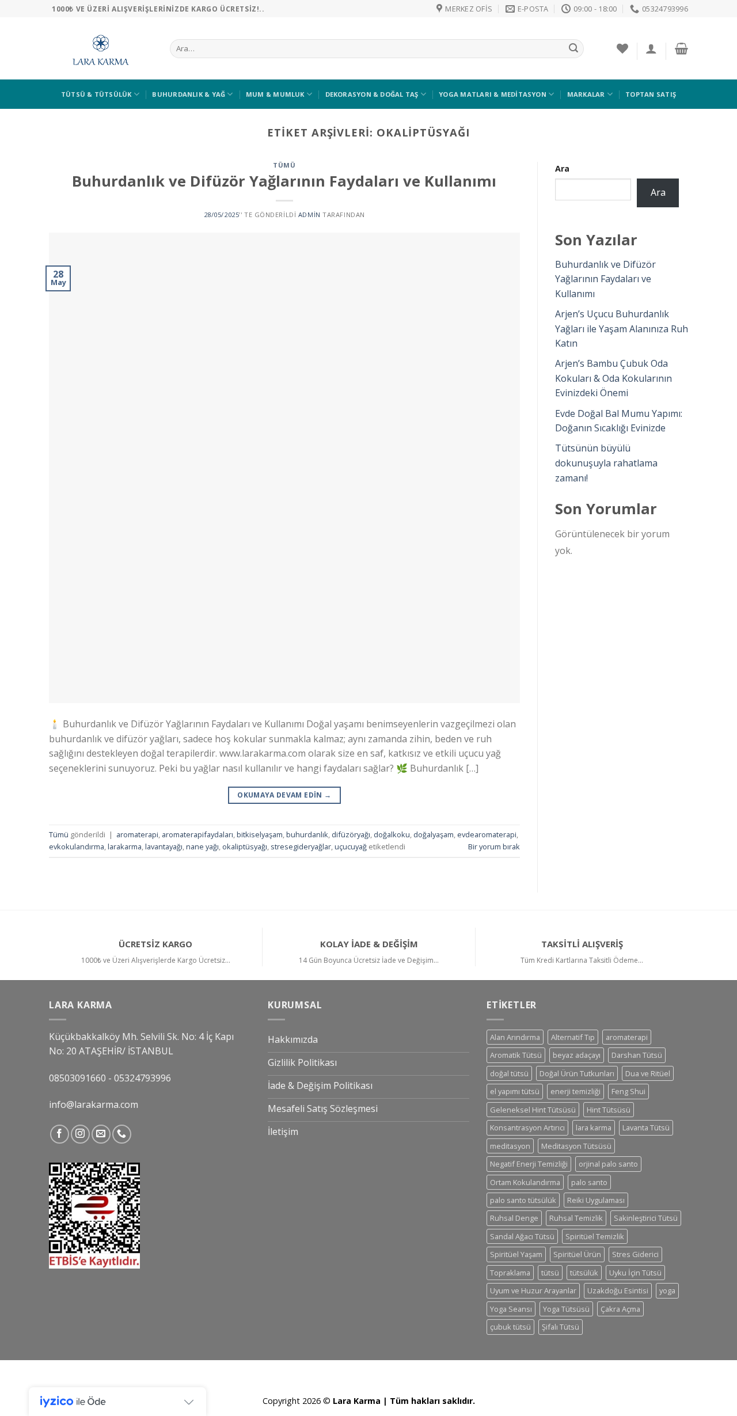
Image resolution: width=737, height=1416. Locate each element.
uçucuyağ (351, 846)
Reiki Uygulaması (596, 1200)
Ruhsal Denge (514, 1218)
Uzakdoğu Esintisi (617, 1290)
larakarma (125, 846)
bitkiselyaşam (260, 834)
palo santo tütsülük (523, 1200)
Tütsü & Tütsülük (96, 94)
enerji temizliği (575, 1091)
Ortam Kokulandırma (525, 1182)
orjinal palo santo (608, 1164)
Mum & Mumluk (275, 94)
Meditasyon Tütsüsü (576, 1146)
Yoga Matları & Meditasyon (492, 94)
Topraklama (510, 1272)
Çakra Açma (620, 1309)
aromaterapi (137, 834)
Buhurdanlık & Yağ (188, 94)
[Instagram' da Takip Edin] (80, 1134)
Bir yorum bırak (494, 846)
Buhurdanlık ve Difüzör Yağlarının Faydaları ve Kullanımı (284, 181)
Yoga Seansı (511, 1309)
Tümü (284, 165)
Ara (562, 168)
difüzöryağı (351, 834)
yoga (667, 1290)
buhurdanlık (307, 834)
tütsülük (584, 1272)
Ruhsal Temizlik (576, 1218)
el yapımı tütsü (515, 1091)
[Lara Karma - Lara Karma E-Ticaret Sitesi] (101, 49)
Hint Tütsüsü (608, 1109)
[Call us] (121, 1134)
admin (309, 214)
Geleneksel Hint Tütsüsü (533, 1109)
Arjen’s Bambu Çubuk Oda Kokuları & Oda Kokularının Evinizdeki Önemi (613, 378)
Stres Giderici (635, 1254)
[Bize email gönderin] (101, 1134)
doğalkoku (392, 834)
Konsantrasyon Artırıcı (527, 1127)
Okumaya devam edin (284, 795)
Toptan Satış (650, 94)
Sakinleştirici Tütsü (646, 1218)
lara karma (593, 1127)
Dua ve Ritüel (647, 1073)
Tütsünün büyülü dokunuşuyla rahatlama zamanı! (606, 463)
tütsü (550, 1272)
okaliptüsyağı (244, 846)
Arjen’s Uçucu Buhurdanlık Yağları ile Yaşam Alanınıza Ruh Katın (621, 329)
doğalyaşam (433, 834)
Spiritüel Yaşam (516, 1254)
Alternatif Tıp (573, 1037)
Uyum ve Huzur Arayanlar (533, 1290)
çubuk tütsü (510, 1327)
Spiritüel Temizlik (594, 1236)
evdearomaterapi (486, 834)
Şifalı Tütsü (560, 1327)
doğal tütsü (509, 1073)
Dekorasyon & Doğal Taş (372, 94)
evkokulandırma (76, 846)
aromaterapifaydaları (197, 834)
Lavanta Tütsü (646, 1127)
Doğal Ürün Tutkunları (577, 1073)
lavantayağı (164, 846)
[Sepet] (681, 48)
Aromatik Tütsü (516, 1055)
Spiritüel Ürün (577, 1254)
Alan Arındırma (515, 1037)
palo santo (589, 1182)
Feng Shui (628, 1091)
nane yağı (202, 846)
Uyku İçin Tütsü (635, 1272)
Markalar (586, 94)
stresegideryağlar (301, 846)
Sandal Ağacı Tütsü (522, 1236)
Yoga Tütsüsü (566, 1309)
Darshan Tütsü (636, 1055)
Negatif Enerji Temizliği (529, 1164)
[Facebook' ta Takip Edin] (59, 1134)
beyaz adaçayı (577, 1055)
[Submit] (573, 49)
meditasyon (510, 1146)
